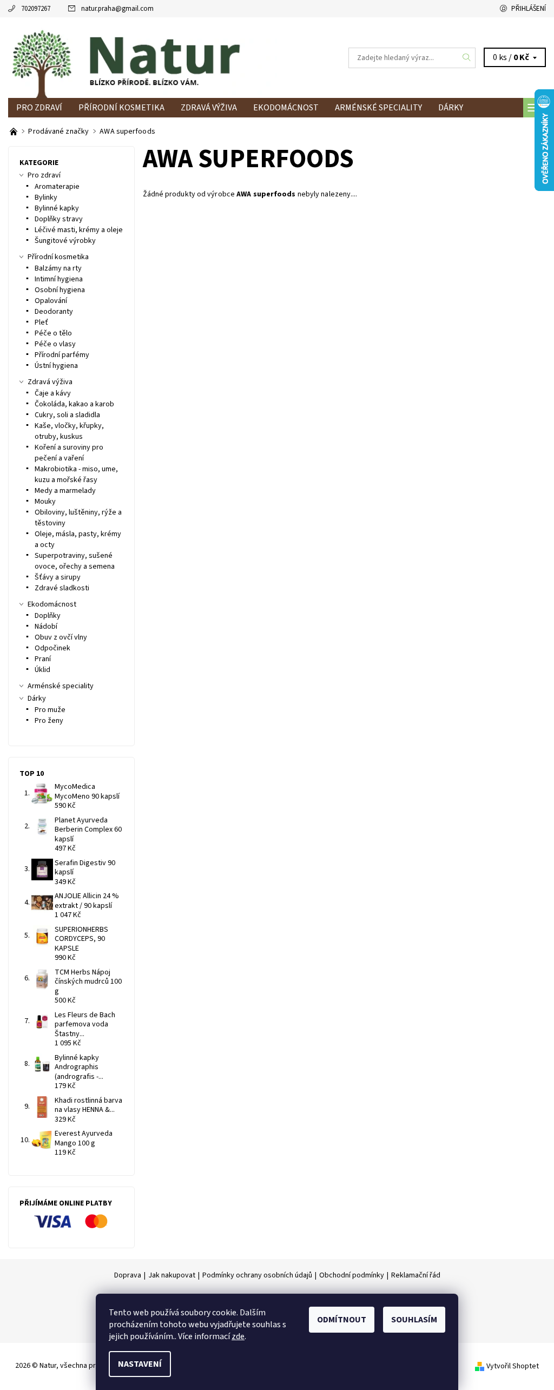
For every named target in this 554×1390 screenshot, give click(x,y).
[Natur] (142, 57)
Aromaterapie (57, 186)
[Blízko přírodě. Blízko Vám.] (14, 131)
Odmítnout (341, 1320)
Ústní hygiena (56, 365)
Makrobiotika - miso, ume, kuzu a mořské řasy (76, 474)
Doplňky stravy (59, 219)
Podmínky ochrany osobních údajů (257, 1275)
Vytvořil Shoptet (512, 1366)
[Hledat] (467, 58)
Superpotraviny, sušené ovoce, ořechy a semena (75, 561)
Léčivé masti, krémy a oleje (79, 230)
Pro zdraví (39, 108)
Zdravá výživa (209, 108)
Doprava (127, 1275)
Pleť (41, 322)
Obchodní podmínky (351, 1275)
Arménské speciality (378, 108)
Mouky (45, 501)
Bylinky (46, 197)
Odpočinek (52, 648)
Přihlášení (528, 9)
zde (238, 1336)
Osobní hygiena (60, 290)
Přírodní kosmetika (121, 108)
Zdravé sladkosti (62, 588)
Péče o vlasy (55, 344)
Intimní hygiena (59, 279)
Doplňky (48, 615)
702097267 (35, 9)
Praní (43, 659)
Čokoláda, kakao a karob (74, 404)
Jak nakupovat (171, 1275)
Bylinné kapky (57, 208)
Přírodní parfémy (62, 355)
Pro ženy (49, 720)
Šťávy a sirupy (58, 577)
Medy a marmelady (65, 490)
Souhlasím (414, 1320)
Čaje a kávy (53, 393)
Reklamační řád (415, 1275)
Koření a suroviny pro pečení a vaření (69, 453)
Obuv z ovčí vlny (61, 637)
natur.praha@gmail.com (117, 9)
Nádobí (46, 626)
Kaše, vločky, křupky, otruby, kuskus (69, 431)
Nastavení (140, 1364)
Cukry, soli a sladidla (67, 415)
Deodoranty (54, 311)
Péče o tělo (53, 333)
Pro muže (50, 709)
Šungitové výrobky (65, 240)
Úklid (42, 669)
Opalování (51, 300)
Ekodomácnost (286, 108)
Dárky (450, 108)
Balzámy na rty (58, 268)
